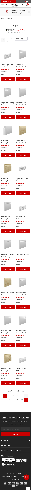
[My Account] (23, 5)
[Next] (29, 12)
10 (22, 400)
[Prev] (5, 396)
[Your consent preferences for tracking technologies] (28, 488)
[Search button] (7, 5)
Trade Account (8, 1)
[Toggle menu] (2, 5)
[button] (8, 70)
